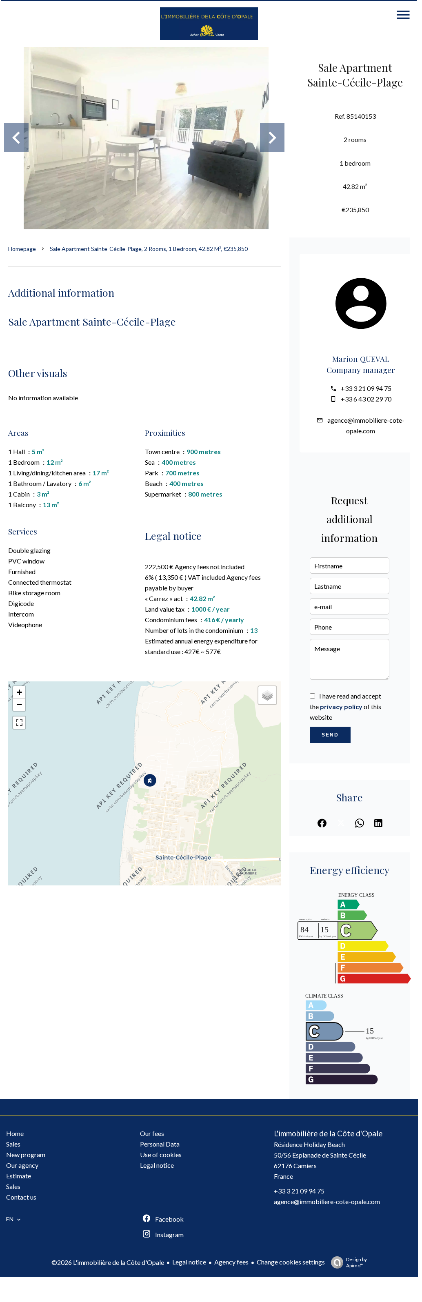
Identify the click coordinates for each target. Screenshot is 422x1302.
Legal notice (189, 1262)
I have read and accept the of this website (345, 706)
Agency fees (231, 1262)
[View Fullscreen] (19, 722)
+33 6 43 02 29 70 (366, 399)
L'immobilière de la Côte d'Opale (328, 1133)
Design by (356, 1262)
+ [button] (19, 692)
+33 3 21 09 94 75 (366, 388)
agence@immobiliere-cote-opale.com (327, 1201)
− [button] (19, 704)
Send (330, 735)
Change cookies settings (291, 1262)
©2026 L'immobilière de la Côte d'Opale (107, 1262)
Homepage (22, 248)
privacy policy (341, 706)
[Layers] (267, 695)
